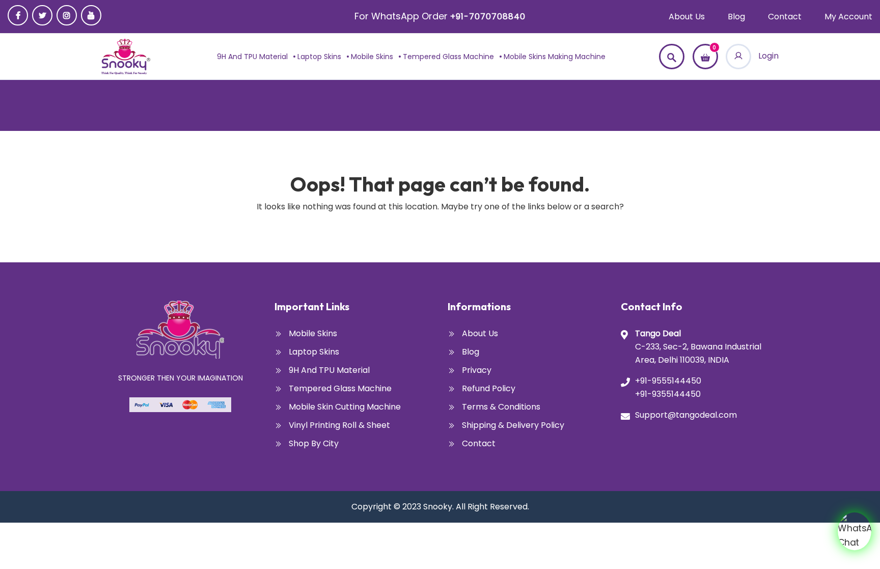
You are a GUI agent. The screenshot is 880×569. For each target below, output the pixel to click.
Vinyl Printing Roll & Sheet (339, 425)
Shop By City (314, 443)
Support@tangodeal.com (686, 415)
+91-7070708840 (488, 16)
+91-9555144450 (668, 381)
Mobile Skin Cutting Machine (345, 407)
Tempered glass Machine (448, 56)
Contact (785, 16)
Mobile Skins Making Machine (555, 56)
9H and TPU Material (252, 56)
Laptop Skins (319, 56)
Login (767, 56)
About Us (687, 16)
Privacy (476, 370)
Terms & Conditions (501, 407)
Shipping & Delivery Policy (513, 425)
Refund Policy (488, 388)
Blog (736, 16)
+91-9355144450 (668, 394)
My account (848, 16)
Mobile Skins (372, 56)
